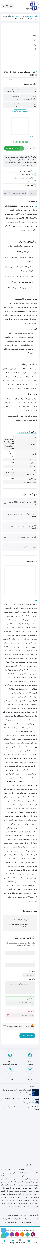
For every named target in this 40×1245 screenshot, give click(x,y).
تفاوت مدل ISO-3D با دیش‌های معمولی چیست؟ (22, 515)
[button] (8, 1003)
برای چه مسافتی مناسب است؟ (25, 547)
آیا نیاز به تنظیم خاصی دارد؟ (26, 537)
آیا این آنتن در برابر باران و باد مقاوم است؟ (23, 527)
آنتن (36, 206)
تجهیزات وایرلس (27, 16)
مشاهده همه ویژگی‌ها (20, 111)
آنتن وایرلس (16, 16)
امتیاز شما (31, 971)
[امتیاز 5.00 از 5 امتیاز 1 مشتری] (7, 79)
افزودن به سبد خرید (11, 148)
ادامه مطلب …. (9, 1206)
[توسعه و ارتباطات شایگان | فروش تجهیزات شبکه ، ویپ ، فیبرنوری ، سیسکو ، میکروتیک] (32, 6)
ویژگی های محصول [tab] (18, 193)
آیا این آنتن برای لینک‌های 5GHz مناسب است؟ (22, 503)
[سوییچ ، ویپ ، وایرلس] (3, 1230)
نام (34, 949)
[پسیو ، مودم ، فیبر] (3, 1235)
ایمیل (33, 961)
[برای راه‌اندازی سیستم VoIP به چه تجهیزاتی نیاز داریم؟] (20, 1108)
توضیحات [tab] (32, 193)
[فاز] (20, 126)
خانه (36, 16)
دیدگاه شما (31, 979)
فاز (30, 136)
